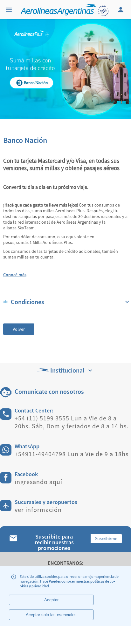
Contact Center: (34, 410)
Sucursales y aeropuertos (46, 502)
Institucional (67, 370)
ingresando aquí (38, 482)
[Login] (121, 9)
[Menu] (9, 9)
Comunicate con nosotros (49, 391)
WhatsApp (27, 446)
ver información (38, 510)
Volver (19, 329)
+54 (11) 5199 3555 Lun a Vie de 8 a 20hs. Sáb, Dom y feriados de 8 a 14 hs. (71, 422)
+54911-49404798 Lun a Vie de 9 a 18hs (71, 454)
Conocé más (14, 275)
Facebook (26, 474)
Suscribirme (106, 538)
